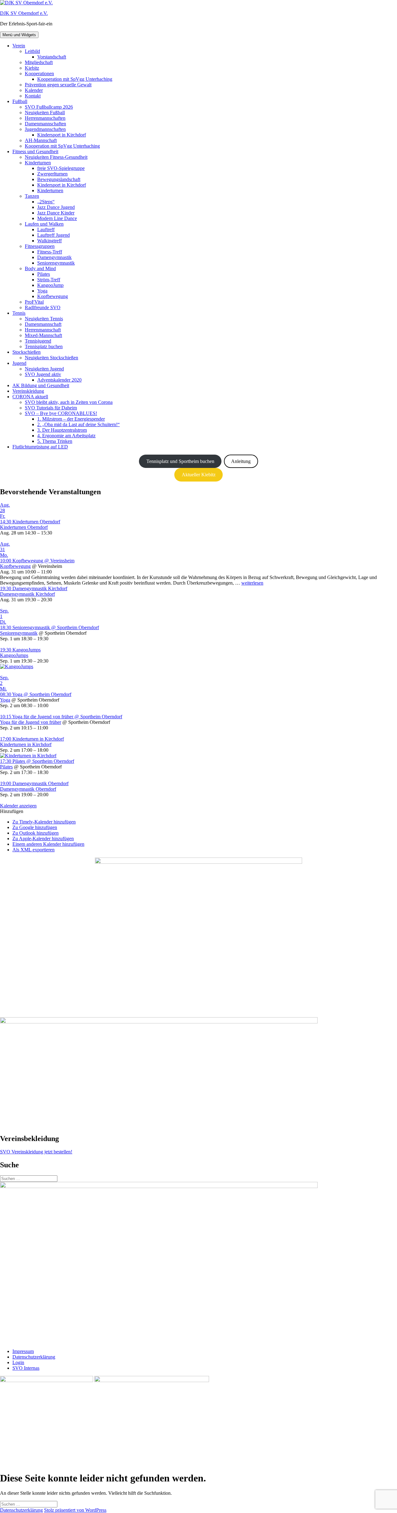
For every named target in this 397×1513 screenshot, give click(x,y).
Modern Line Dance (57, 218)
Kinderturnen (38, 162)
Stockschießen (26, 352)
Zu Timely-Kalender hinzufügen (44, 821)
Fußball (19, 101)
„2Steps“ (46, 201)
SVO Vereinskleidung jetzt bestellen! (36, 1151)
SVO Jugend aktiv (43, 374)
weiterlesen (252, 583)
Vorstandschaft (51, 56)
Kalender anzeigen (18, 805)
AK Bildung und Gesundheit (40, 385)
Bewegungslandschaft (58, 179)
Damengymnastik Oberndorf (28, 789)
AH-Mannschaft (41, 140)
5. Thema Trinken (54, 441)
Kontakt (33, 95)
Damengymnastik (54, 257)
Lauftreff (46, 229)
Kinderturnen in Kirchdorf (25, 744)
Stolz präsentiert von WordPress (75, 1510)
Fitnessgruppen (40, 246)
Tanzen (32, 196)
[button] (11, 811)
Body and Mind (40, 268)
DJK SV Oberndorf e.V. (24, 13)
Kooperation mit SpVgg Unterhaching (74, 79)
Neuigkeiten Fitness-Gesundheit (56, 157)
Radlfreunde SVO (42, 307)
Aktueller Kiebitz (199, 474)
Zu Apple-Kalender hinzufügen (43, 838)
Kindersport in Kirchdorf (61, 134)
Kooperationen (39, 73)
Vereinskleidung (28, 391)
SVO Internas (25, 1368)
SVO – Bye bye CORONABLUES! (61, 413)
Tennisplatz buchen (44, 346)
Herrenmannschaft (43, 329)
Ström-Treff (48, 279)
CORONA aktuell (30, 396)
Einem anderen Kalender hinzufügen (48, 844)
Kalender (34, 90)
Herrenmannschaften (45, 118)
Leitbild (32, 51)
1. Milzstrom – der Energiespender (71, 418)
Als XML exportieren (33, 849)
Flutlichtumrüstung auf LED (40, 446)
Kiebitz (32, 68)
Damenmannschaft (43, 324)
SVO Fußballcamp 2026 (49, 107)
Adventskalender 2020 (59, 380)
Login (18, 1362)
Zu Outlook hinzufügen (35, 833)
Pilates (43, 274)
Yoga (42, 290)
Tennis (18, 313)
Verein (18, 45)
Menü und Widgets (19, 34)
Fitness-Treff (49, 251)
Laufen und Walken (44, 224)
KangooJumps (14, 655)
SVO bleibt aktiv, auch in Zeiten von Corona (69, 402)
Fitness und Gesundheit (35, 151)
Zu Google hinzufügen (34, 827)
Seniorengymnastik (56, 263)
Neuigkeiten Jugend (44, 368)
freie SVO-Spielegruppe (61, 168)
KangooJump (50, 285)
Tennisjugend (38, 341)
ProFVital (34, 302)
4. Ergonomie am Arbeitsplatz (66, 435)
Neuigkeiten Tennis (44, 318)
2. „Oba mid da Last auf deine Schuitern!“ (78, 424)
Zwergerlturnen (52, 173)
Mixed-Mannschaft (43, 335)
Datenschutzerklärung (33, 1357)
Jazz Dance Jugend (56, 207)
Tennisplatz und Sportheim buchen (180, 461)
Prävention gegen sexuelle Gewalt (58, 84)
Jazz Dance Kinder (55, 212)
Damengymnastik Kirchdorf (27, 594)
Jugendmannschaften (45, 129)
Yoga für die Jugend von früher (30, 722)
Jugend (19, 363)
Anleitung (241, 461)
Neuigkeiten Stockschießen (51, 357)
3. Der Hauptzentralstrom (62, 430)
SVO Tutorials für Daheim (51, 407)
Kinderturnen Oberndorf (24, 527)
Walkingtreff (49, 240)
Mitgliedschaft (39, 62)
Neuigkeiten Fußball (45, 112)
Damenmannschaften (45, 123)
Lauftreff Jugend (53, 235)
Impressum (23, 1351)
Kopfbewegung (52, 296)
